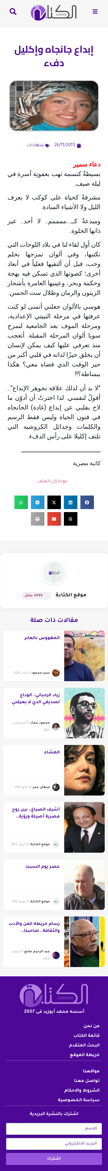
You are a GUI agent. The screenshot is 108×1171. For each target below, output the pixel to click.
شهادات (35, 145)
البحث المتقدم (84, 1045)
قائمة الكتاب (87, 1036)
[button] (87, 502)
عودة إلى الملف (53, 481)
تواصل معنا (87, 1081)
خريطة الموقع (85, 1055)
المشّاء (52, 752)
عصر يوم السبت (43, 867)
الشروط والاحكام (82, 1091)
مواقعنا (91, 1071)
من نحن (91, 1026)
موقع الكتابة (71, 595)
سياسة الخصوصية (79, 1100)
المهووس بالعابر (42, 638)
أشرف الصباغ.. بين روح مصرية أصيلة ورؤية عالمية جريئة (36, 817)
